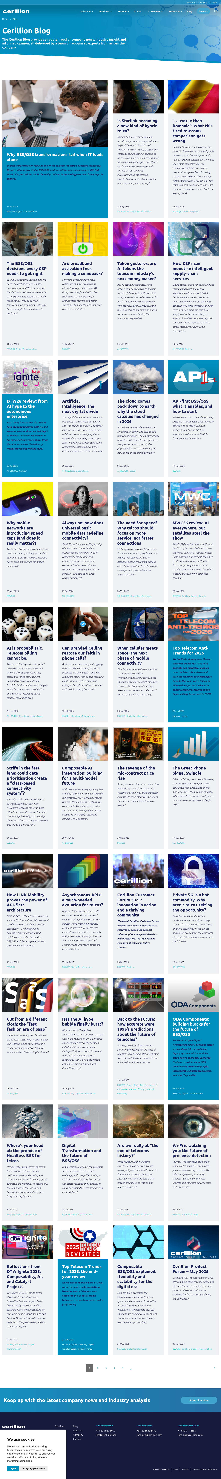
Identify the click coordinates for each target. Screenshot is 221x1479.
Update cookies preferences (205, 1469)
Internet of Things (137, 1089)
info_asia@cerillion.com (149, 1434)
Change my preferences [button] (33, 1468)
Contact (203, 11)
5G (118, 211)
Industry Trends (198, 595)
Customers (154, 11)
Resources (174, 11)
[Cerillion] (16, 11)
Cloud (132, 470)
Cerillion (189, 348)
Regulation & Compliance (188, 211)
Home (5, 18)
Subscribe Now (199, 1400)
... (131, 1368)
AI (118, 348)
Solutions (85, 11)
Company (202, 2)
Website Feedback (161, 1469)
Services (122, 11)
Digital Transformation (26, 211)
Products (104, 11)
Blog (189, 11)
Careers (213, 2)
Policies (185, 1469)
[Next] (215, 1368)
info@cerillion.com (106, 1434)
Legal (175, 1469)
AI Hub (137, 11)
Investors (191, 2)
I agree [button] (13, 1468)
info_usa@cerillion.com (190, 1434)
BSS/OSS (11, 211)
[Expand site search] (215, 11)
